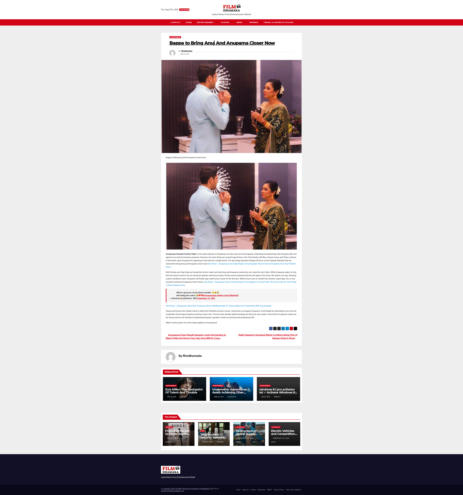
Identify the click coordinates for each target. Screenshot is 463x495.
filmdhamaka (186, 51)
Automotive (240, 427)
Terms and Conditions (293, 490)
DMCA (269, 490)
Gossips (225, 22)
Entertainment (205, 22)
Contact (176, 22)
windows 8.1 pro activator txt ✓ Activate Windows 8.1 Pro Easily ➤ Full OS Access (278, 392)
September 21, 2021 (206, 298)
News (240, 22)
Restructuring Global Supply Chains (245, 434)
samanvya (231, 397)
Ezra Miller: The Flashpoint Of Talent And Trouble (184, 391)
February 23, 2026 (246, 438)
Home (189, 22)
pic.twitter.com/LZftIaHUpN (226, 295)
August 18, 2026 (174, 438)
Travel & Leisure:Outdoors (278, 22)
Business (169, 427)
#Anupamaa (208, 295)
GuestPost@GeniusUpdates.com (172, 491)
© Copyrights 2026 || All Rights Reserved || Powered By (180, 489)
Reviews (254, 22)
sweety (277, 397)
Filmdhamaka (204, 489)
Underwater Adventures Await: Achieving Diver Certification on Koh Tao (229, 392)
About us (245, 490)
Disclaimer (261, 490)
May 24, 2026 (208, 442)
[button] (301, 22)
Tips (202, 430)
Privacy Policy (279, 490)
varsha (183, 397)
